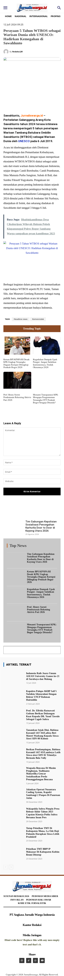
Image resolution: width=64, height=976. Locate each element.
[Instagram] (21, 960)
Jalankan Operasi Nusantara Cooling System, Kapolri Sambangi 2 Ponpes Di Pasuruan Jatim (43, 793)
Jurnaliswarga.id (32, 115)
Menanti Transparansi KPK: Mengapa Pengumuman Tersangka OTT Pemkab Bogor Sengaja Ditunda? (46, 398)
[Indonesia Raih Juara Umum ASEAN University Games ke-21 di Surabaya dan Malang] (13, 678)
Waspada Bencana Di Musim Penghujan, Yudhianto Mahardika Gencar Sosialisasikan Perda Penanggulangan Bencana (41, 774)
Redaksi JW (17, 51)
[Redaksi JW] (6, 51)
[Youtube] (42, 960)
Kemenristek (38, 319)
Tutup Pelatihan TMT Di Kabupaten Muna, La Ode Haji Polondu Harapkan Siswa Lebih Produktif (42, 832)
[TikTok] (28, 960)
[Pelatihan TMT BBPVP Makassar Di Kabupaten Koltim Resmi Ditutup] (13, 853)
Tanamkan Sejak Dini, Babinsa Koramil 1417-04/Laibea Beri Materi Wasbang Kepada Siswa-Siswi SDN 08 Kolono (42, 734)
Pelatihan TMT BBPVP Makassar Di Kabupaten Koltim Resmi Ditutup (42, 852)
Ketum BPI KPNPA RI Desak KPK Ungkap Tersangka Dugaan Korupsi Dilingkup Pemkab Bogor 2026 (16, 363)
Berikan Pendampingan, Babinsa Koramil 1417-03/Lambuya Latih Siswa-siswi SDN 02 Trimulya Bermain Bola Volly (43, 753)
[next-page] (11, 867)
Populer (36, 546)
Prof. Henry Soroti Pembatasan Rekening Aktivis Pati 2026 (17, 397)
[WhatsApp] (41, 101)
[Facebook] (17, 101)
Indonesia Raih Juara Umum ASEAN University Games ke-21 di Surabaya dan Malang (42, 676)
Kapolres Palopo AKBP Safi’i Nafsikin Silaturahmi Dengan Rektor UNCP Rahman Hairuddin (41, 695)
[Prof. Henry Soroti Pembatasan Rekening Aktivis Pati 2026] (17, 381)
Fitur (26, 546)
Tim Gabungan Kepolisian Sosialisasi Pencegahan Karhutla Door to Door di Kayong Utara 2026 (41, 526)
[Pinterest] (33, 101)
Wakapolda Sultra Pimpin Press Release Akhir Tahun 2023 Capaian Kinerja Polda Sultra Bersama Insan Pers (42, 813)
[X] (25, 101)
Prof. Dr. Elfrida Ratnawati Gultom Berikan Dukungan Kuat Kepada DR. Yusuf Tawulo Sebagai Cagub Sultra (43, 714)
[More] (50, 509)
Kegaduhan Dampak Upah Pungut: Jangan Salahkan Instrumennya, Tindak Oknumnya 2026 (45, 363)
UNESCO (24, 141)
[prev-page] (5, 867)
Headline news (20, 319)
